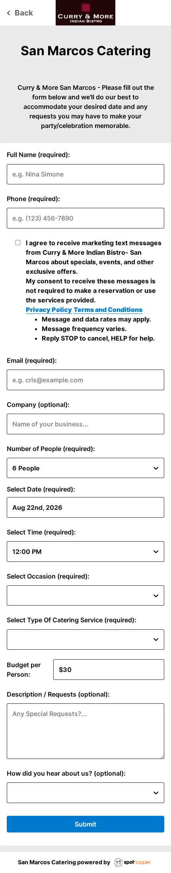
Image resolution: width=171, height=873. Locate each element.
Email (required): (32, 360)
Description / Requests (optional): (58, 694)
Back (18, 12)
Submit (85, 824)
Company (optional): (38, 404)
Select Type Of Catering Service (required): (71, 620)
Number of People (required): (51, 449)
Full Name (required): (38, 155)
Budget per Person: (24, 669)
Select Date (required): (41, 489)
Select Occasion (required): (48, 576)
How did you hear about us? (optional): (66, 773)
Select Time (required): (41, 532)
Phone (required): (33, 199)
